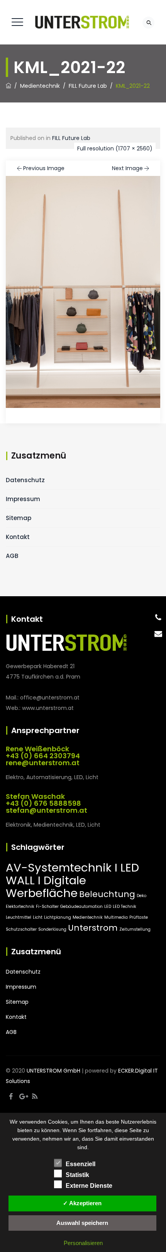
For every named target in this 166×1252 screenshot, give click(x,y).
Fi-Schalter (47, 906)
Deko (141, 896)
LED (107, 906)
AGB (12, 556)
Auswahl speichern (82, 1223)
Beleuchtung (107, 894)
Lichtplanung (57, 917)
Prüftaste (138, 917)
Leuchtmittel (18, 917)
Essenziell (80, 1164)
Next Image (127, 168)
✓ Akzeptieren (82, 1203)
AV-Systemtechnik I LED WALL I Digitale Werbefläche (72, 880)
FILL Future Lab (71, 138)
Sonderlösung (52, 929)
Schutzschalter (21, 929)
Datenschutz (25, 480)
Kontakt (18, 537)
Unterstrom (93, 928)
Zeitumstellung (135, 929)
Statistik (77, 1175)
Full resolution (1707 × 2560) (114, 148)
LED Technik (124, 906)
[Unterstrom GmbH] (82, 22)
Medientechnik (88, 917)
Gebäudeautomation (81, 906)
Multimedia (116, 917)
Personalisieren (83, 1243)
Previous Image (43, 168)
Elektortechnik (20, 906)
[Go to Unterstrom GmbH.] (8, 86)
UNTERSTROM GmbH (53, 1071)
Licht (37, 917)
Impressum (23, 499)
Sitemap (18, 518)
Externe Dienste (89, 1185)
